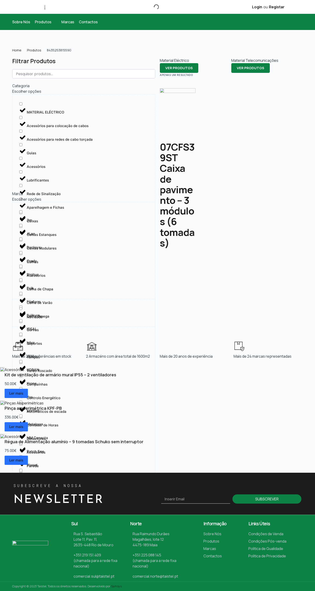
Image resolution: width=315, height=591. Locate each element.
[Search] (152, 7)
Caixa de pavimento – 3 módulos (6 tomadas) (177, 205)
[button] (46, 22)
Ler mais (16, 393)
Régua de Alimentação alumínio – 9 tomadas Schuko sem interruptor (74, 441)
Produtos (34, 50)
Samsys (116, 586)
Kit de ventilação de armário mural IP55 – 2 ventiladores (60, 374)
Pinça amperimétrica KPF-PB (33, 408)
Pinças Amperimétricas (24, 403)
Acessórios (14, 369)
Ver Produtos (179, 67)
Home (16, 50)
